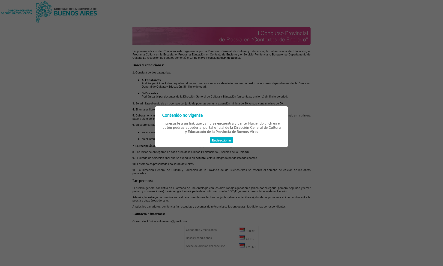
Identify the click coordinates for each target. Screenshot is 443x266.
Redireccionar (221, 140)
